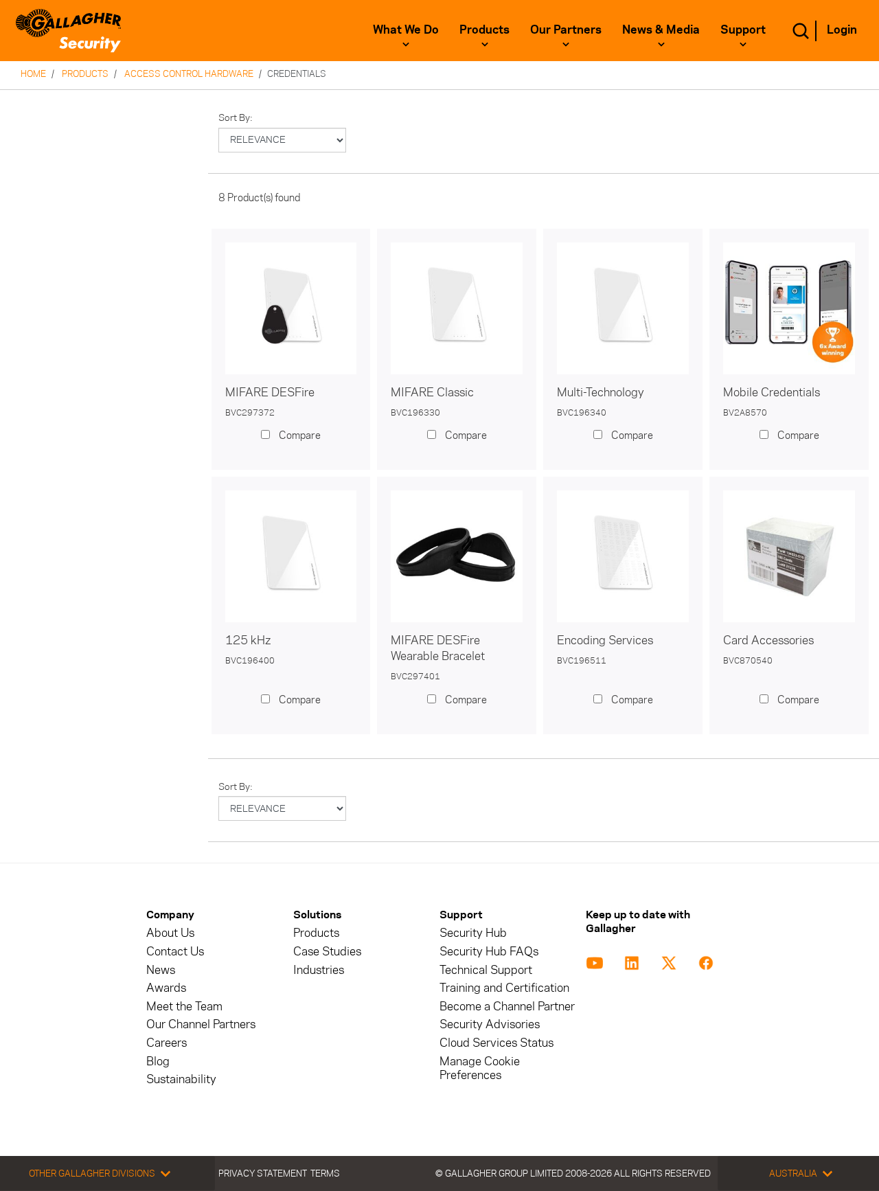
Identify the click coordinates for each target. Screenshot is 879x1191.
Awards (166, 988)
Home (33, 73)
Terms (325, 1173)
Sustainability (181, 1079)
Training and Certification (504, 988)
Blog (158, 1061)
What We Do (406, 29)
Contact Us (175, 951)
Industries (318, 970)
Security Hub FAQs (489, 951)
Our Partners (566, 29)
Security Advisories (490, 1024)
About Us (170, 933)
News (160, 970)
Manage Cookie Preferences (480, 1068)
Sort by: (235, 117)
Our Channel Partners (200, 1024)
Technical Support (486, 970)
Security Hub (473, 933)
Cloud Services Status (496, 1043)
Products (484, 29)
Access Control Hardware (188, 73)
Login (842, 29)
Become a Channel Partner (507, 1006)
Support (743, 29)
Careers (166, 1043)
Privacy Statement (262, 1173)
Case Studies (327, 951)
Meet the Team (184, 1006)
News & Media (661, 29)
